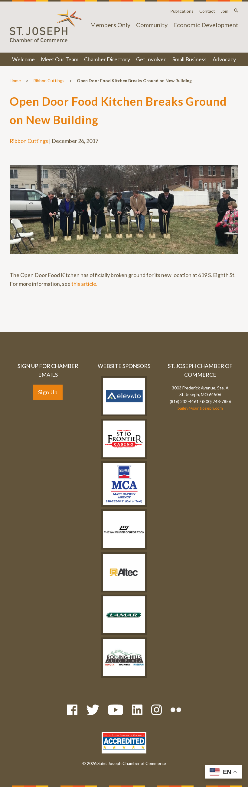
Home (15, 80)
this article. (84, 283)
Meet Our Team (59, 59)
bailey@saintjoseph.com (200, 408)
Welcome (23, 59)
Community (152, 24)
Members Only (110, 24)
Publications (182, 11)
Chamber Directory (107, 59)
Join (224, 11)
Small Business (189, 59)
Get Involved (151, 59)
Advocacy (224, 59)
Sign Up (48, 392)
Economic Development (205, 24)
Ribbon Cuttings (48, 80)
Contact (207, 11)
